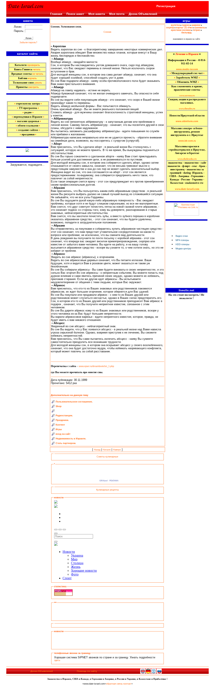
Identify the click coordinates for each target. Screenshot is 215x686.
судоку (186, 25)
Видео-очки (182, 236)
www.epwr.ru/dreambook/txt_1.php (96, 366)
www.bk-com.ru (187, 140)
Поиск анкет (75, 14)
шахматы (200, 27)
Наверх (117, 449)
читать (37, 69)
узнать (38, 82)
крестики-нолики (181, 30)
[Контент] (53, 425)
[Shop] (53, 407)
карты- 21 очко (184, 27)
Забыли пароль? (28, 42)
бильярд (186, 32)
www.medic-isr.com (187, 69)
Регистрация (165, 6)
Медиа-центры (183, 248)
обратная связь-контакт (118, 683)
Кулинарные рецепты (107, 489)
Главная (56, 14)
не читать (37, 74)
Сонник (107, 32)
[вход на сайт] (53, 434)
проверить (33, 65)
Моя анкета (96, 14)
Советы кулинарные (107, 456)
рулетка (175, 25)
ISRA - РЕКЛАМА (108, 481)
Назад (97, 449)
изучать (32, 78)
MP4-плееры (182, 240)
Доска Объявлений (143, 14)
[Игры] (53, 430)
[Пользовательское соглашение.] (53, 402)
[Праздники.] (53, 421)
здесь (57, 660)
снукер (170, 27)
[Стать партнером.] (53, 444)
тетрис (196, 30)
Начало (107, 449)
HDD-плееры (182, 244)
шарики (196, 25)
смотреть (33, 87)
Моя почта (117, 14)
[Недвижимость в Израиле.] (53, 439)
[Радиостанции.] (53, 416)
